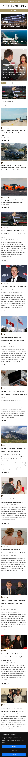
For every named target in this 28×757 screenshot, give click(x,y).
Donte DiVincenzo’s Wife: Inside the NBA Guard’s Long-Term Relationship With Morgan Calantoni (13, 657)
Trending (17, 82)
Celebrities (12, 65)
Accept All (14, 746)
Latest (4, 82)
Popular (10, 82)
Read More (4, 140)
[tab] (4, 83)
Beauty (5, 65)
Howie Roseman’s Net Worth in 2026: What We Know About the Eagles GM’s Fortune (9, 102)
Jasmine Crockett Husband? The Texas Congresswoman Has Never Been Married (13, 604)
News (8, 128)
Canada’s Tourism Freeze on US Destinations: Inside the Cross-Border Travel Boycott (12, 341)
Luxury (8, 162)
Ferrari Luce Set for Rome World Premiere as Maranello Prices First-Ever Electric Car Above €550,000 (13, 168)
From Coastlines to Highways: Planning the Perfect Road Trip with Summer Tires (13, 133)
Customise (14, 750)
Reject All (14, 754)
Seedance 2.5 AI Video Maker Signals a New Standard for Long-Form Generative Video (14, 394)
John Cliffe (15, 239)
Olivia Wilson (16, 292)
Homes (5, 22)
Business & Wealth (8, 39)
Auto (3, 128)
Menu (13, 10)
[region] (14, 744)
